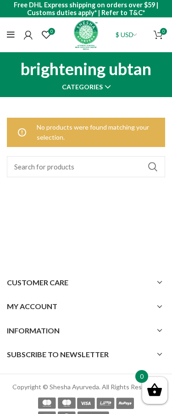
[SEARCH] (152, 166)
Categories (82, 87)
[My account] (28, 35)
